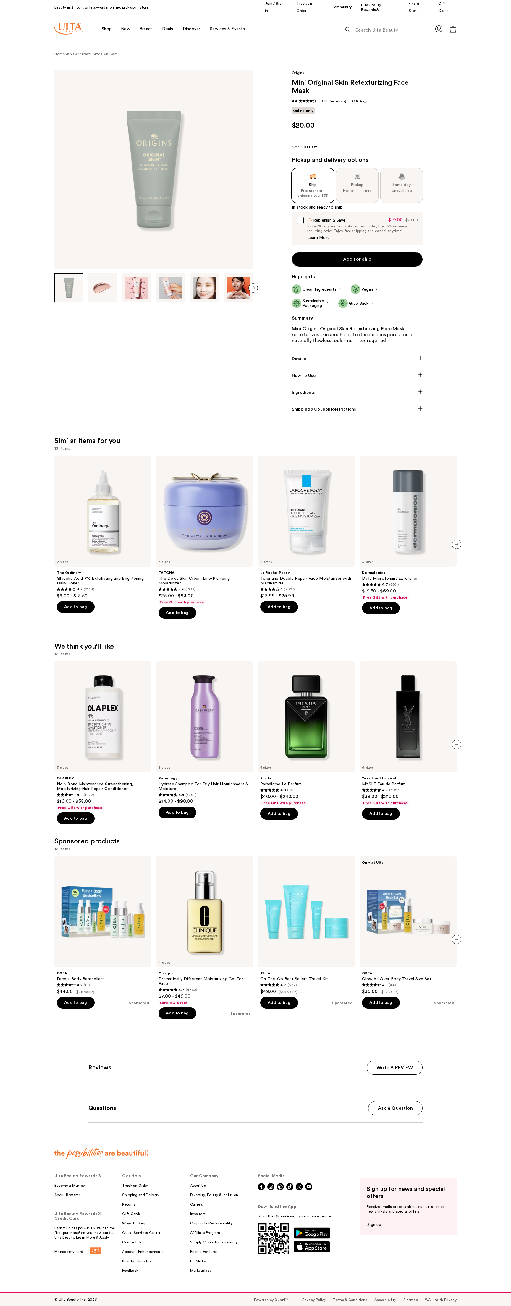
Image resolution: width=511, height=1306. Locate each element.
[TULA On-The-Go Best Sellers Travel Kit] (306, 925)
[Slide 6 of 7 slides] (238, 287)
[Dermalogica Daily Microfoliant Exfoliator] (408, 528)
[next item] (253, 288)
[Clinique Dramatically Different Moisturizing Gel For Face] (204, 930)
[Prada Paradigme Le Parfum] (306, 733)
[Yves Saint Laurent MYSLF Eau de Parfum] (408, 733)
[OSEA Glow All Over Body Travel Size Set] (408, 925)
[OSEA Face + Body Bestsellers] (102, 925)
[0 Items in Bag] (453, 29)
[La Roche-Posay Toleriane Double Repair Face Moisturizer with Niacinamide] (306, 527)
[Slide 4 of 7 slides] (170, 287)
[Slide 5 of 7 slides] (204, 287)
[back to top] (493, 1288)
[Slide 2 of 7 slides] (102, 287)
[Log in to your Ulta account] (438, 28)
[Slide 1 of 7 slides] (68, 287)
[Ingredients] (357, 392)
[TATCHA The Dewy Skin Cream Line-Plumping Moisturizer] (204, 530)
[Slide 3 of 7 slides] (136, 287)
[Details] (357, 359)
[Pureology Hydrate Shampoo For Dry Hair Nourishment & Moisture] (204, 732)
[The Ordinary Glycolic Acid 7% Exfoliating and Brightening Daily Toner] (102, 527)
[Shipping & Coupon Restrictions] (357, 409)
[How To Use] (357, 375)
